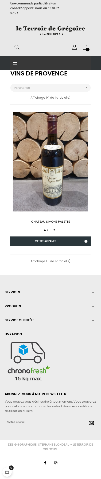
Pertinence (51, 87)
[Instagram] (55, 462)
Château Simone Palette (50, 221)
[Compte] (74, 47)
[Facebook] (45, 462)
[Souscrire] (90, 423)
